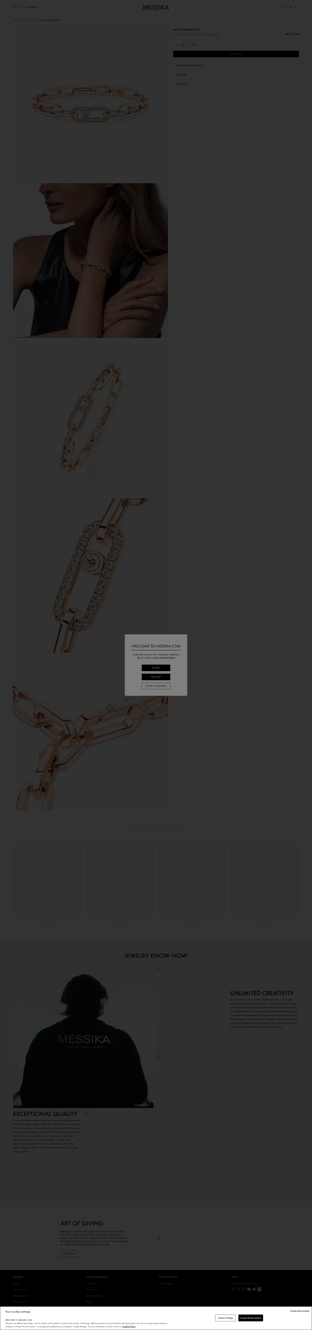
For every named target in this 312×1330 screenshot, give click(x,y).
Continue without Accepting (300, 1311)
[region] (156, 1318)
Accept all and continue (250, 1318)
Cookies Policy (129, 1326)
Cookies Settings (225, 1318)
